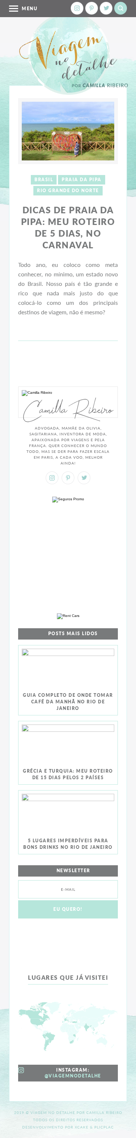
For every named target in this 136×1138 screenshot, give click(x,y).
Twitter (106, 8)
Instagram (77, 8)
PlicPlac (104, 1127)
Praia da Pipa (82, 179)
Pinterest (91, 8)
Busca (120, 8)
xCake (81, 1127)
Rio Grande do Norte (68, 190)
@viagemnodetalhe (73, 1076)
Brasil (43, 179)
